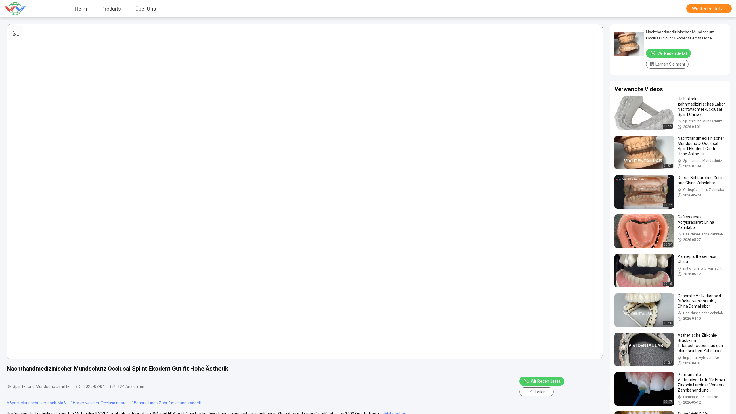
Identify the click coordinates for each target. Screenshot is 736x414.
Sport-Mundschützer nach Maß (37, 402)
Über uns (145, 9)
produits (111, 9)
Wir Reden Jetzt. (709, 9)
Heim (81, 9)
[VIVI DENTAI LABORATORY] (21, 8)
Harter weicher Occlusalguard (100, 402)
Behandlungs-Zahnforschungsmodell (167, 402)
